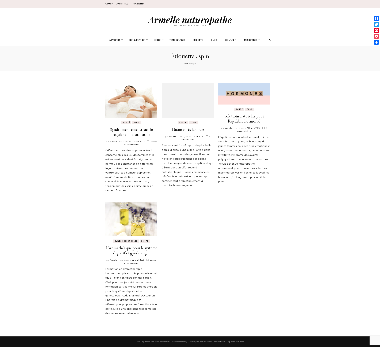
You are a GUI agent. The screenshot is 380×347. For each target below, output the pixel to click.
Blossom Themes (212, 341)
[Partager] (376, 42)
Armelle (113, 141)
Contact (109, 3)
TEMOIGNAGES (177, 40)
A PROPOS (114, 40)
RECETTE (198, 40)
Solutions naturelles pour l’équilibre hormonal (244, 118)
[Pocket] (376, 36)
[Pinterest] (376, 30)
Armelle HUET (123, 3)
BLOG (214, 40)
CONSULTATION (137, 40)
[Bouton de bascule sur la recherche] (270, 40)
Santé (126, 122)
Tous (137, 122)
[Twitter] (376, 24)
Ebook (157, 40)
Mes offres (250, 40)
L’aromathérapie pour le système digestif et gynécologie (131, 250)
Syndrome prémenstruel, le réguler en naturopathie (131, 132)
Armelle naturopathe (190, 19)
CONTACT (230, 40)
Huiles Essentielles (126, 241)
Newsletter (138, 3)
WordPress (238, 341)
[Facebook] (376, 18)
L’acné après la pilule (188, 129)
